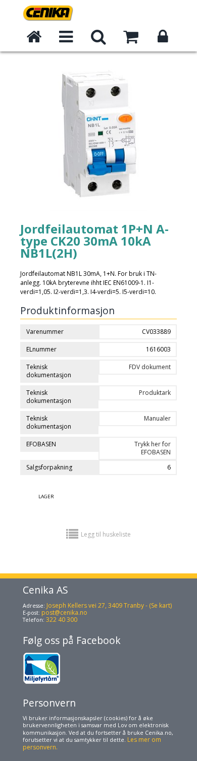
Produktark (155, 392)
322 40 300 (61, 619)
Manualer (157, 418)
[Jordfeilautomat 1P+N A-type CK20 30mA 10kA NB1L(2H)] (98, 218)
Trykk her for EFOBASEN (152, 448)
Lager (46, 496)
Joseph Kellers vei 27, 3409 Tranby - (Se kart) (109, 605)
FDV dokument (150, 367)
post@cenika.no (64, 612)
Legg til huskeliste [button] (106, 534)
